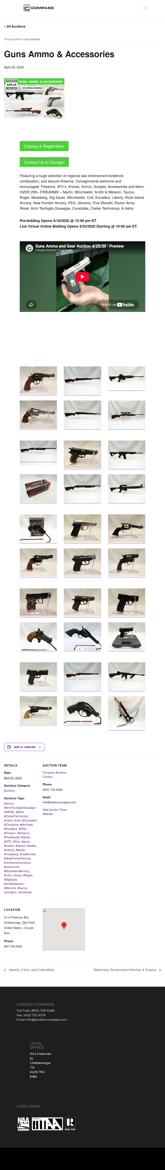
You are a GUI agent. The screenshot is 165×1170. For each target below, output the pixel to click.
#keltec (31, 846)
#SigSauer (10, 879)
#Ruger (27, 875)
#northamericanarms (17, 862)
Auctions (9, 790)
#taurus (22, 888)
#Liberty (9, 850)
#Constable (29, 820)
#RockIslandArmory (16, 871)
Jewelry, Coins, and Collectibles (31, 969)
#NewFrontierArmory (17, 858)
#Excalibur (10, 829)
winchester (25, 892)
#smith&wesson (14, 884)
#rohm (8, 875)
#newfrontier (28, 854)
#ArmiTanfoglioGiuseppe (19, 808)
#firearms (23, 833)
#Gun (16, 841)
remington (10, 892)
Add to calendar (25, 747)
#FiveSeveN (12, 837)
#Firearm (10, 833)
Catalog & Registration (44, 146)
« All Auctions (14, 26)
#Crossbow (11, 824)
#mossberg (11, 854)
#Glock (25, 837)
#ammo (9, 803)
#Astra (20, 812)
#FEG (22, 829)
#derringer (26, 824)
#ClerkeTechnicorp (16, 816)
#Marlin (20, 850)
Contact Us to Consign (44, 162)
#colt (17, 820)
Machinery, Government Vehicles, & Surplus (125, 969)
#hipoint (20, 846)
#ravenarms (11, 867)
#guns (26, 841)
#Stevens (10, 888)
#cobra (8, 820)
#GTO (7, 841)
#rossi (18, 875)
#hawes (9, 846)
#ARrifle (9, 812)
